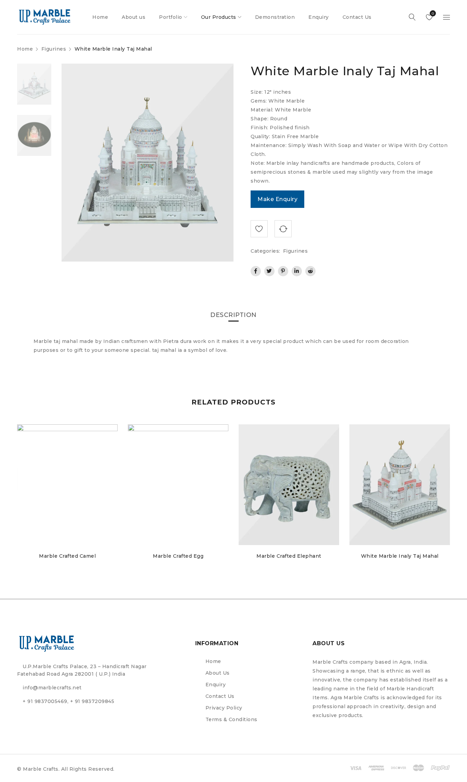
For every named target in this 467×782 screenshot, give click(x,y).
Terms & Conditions (231, 719)
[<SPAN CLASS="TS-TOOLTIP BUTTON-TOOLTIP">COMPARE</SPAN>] (283, 228)
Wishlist (432, 13)
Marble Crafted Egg (178, 556)
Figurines (53, 49)
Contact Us (220, 696)
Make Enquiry (277, 199)
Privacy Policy (223, 708)
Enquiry (215, 684)
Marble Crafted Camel (67, 556)
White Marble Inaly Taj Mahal (400, 556)
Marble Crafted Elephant (288, 556)
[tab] (233, 314)
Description (233, 315)
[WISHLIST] (259, 228)
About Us (217, 673)
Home (25, 49)
